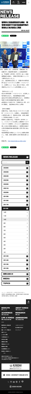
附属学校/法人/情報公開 (6, 325)
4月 (5, 241)
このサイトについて (19, 325)
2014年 (6, 260)
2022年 (6, 184)
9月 (5, 223)
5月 (5, 237)
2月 (5, 248)
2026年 (6, 168)
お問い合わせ (4, 327)
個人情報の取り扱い (19, 327)
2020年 (6, 192)
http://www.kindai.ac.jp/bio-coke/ (17, 141)
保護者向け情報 (4, 341)
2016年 (5, 208)
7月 (5, 230)
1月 (5, 252)
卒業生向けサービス (5, 344)
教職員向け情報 (4, 346)
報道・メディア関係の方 (6, 329)
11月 (5, 216)
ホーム (3, 292)
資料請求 (23, 2)
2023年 (6, 180)
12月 (5, 212)
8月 (5, 227)
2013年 (6, 264)
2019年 (6, 196)
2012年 (6, 268)
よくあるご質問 (4, 334)
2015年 (6, 256)
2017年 (6, 204)
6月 (5, 234)
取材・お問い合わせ (18, 2)
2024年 (6, 176)
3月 (5, 245)
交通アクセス (13, 2)
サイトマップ (18, 329)
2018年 (6, 200)
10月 (5, 219)
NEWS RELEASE (19, 292)
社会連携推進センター (5, 348)
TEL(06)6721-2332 (6, 359)
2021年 (6, 188)
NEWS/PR (9, 292)
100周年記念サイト (5, 337)
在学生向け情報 (4, 339)
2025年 (6, 172)
